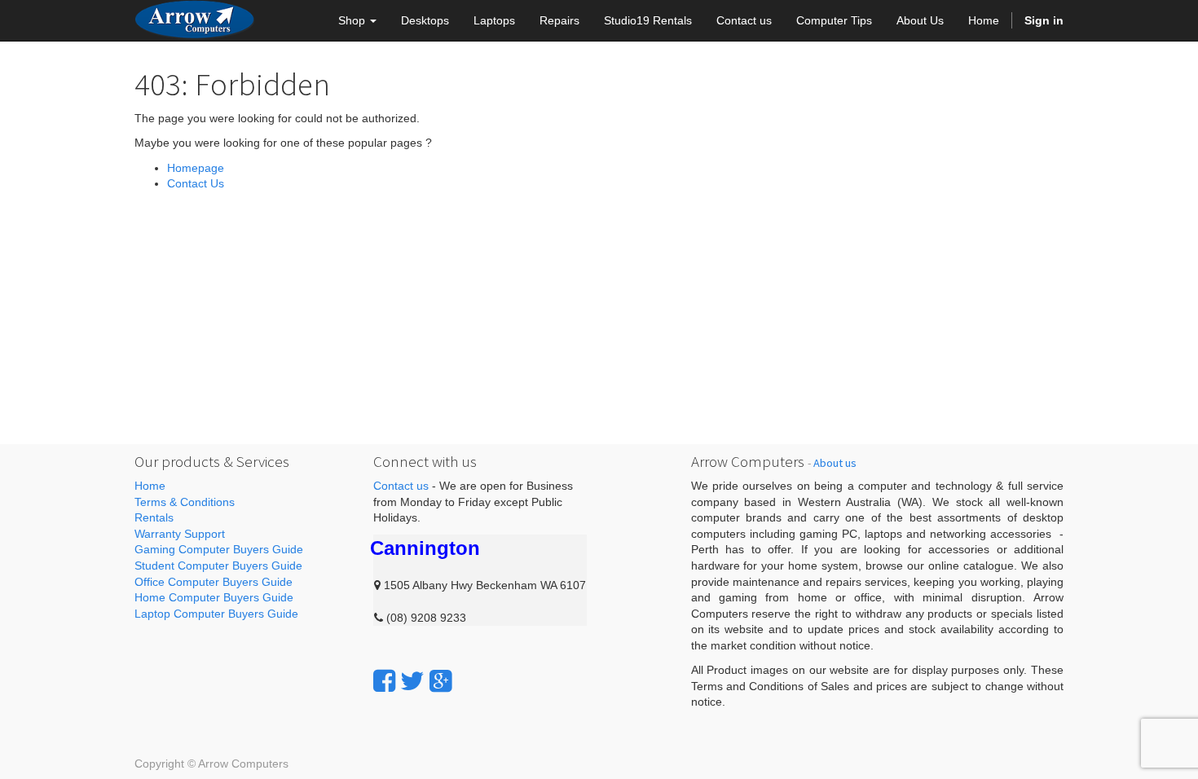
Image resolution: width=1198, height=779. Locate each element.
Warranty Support (179, 533)
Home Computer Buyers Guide (213, 597)
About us (835, 463)
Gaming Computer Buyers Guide (218, 549)
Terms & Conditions (184, 501)
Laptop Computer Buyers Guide (216, 613)
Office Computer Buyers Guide (213, 581)
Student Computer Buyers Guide (218, 565)
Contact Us (195, 183)
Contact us (401, 485)
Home (149, 485)
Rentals (154, 517)
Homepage (195, 167)
